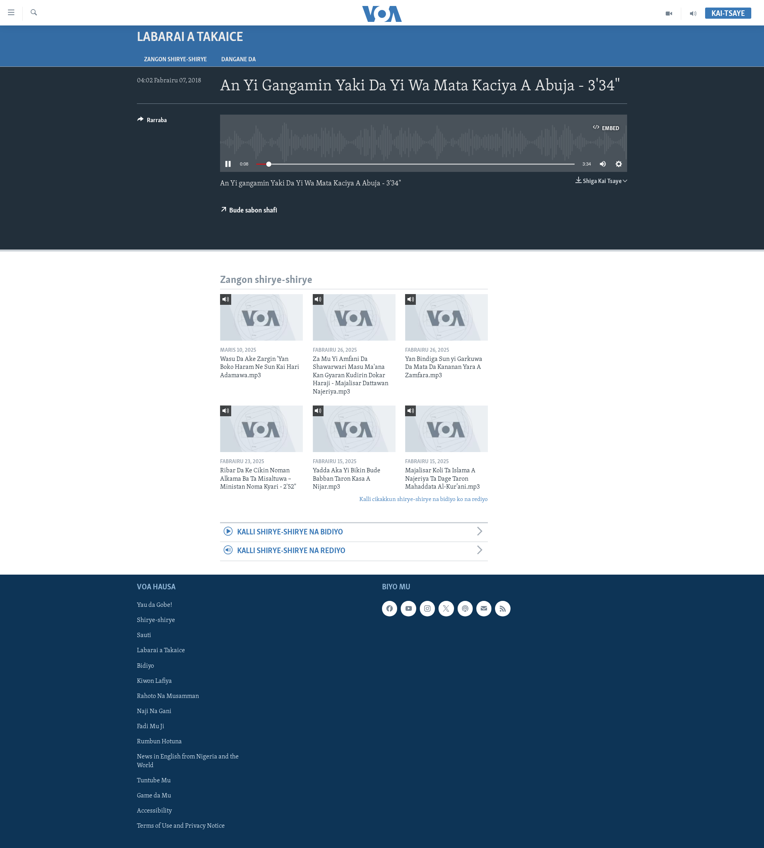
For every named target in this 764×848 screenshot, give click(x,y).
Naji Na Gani (154, 711)
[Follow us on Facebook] (389, 608)
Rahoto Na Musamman (168, 696)
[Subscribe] (483, 608)
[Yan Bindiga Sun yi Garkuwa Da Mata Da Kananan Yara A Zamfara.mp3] (446, 317)
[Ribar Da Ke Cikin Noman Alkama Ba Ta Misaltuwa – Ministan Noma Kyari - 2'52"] (261, 428)
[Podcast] (465, 608)
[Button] (152, 122)
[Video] (669, 13)
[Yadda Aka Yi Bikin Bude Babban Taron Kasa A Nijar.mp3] (354, 428)
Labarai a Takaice (161, 650)
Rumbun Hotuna (159, 741)
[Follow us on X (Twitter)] (446, 608)
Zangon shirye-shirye (175, 60)
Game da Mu (154, 795)
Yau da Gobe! (154, 605)
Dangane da (238, 60)
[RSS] (502, 608)
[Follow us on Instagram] (427, 608)
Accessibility (154, 811)
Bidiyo (145, 666)
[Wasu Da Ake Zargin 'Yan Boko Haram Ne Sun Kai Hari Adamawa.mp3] (261, 317)
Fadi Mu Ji (150, 726)
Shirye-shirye (156, 620)
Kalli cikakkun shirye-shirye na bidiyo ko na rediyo (423, 500)
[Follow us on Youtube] (408, 608)
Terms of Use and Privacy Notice (181, 826)
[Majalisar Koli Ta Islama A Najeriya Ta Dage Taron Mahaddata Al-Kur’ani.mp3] (446, 428)
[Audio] (693, 13)
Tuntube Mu (154, 780)
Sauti (144, 635)
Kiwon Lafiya (154, 681)
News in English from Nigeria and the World (188, 760)
